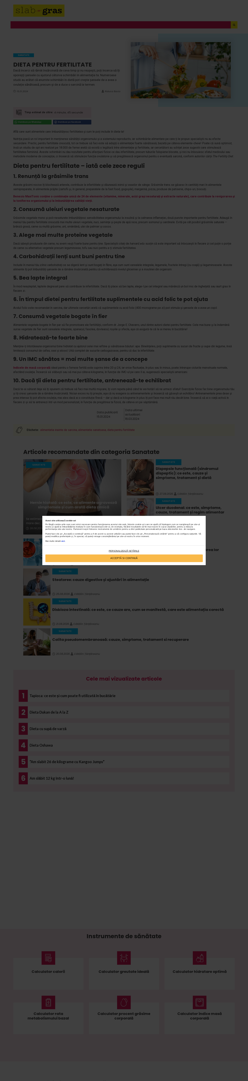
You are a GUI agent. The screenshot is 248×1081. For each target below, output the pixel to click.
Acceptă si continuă (124, 558)
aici (63, 541)
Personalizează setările (124, 551)
